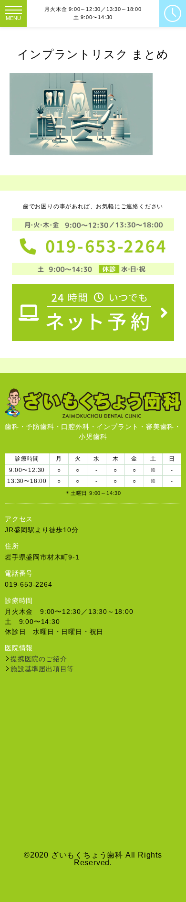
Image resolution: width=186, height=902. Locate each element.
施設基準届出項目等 (42, 669)
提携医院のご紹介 (38, 659)
